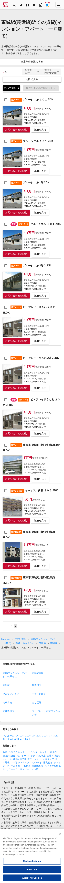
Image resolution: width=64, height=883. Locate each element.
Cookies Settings (32, 861)
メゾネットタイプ (20, 762)
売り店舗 (36, 702)
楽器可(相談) (53, 755)
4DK (16, 739)
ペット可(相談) (11, 759)
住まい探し (20, 639)
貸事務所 (36, 685)
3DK (55, 735)
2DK (38, 735)
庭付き (27, 766)
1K (16, 735)
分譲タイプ (48, 759)
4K (11, 739)
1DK (22, 735)
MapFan (5, 639)
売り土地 (7, 702)
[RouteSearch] (21, 4)
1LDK (28, 735)
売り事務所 (8, 711)
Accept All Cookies (32, 878)
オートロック (28, 755)
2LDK (45, 735)
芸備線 (53, 643)
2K (33, 735)
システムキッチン (18, 752)
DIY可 (23, 759)
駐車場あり (37, 766)
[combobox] (32, 73)
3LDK (6, 739)
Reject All (32, 869)
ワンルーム (8, 735)
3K (50, 735)
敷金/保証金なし (11, 755)
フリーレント (34, 759)
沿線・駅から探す (25, 643)
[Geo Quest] (47, 4)
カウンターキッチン (38, 752)
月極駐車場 (37, 673)
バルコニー (16, 766)
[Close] (60, 833)
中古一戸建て (39, 693)
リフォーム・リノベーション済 (22, 769)
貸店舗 (6, 685)
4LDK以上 (25, 739)
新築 (5, 752)
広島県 (42, 643)
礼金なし (54, 752)
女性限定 (41, 755)
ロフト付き (36, 762)
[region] (32, 856)
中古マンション (11, 693)
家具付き (48, 762)
